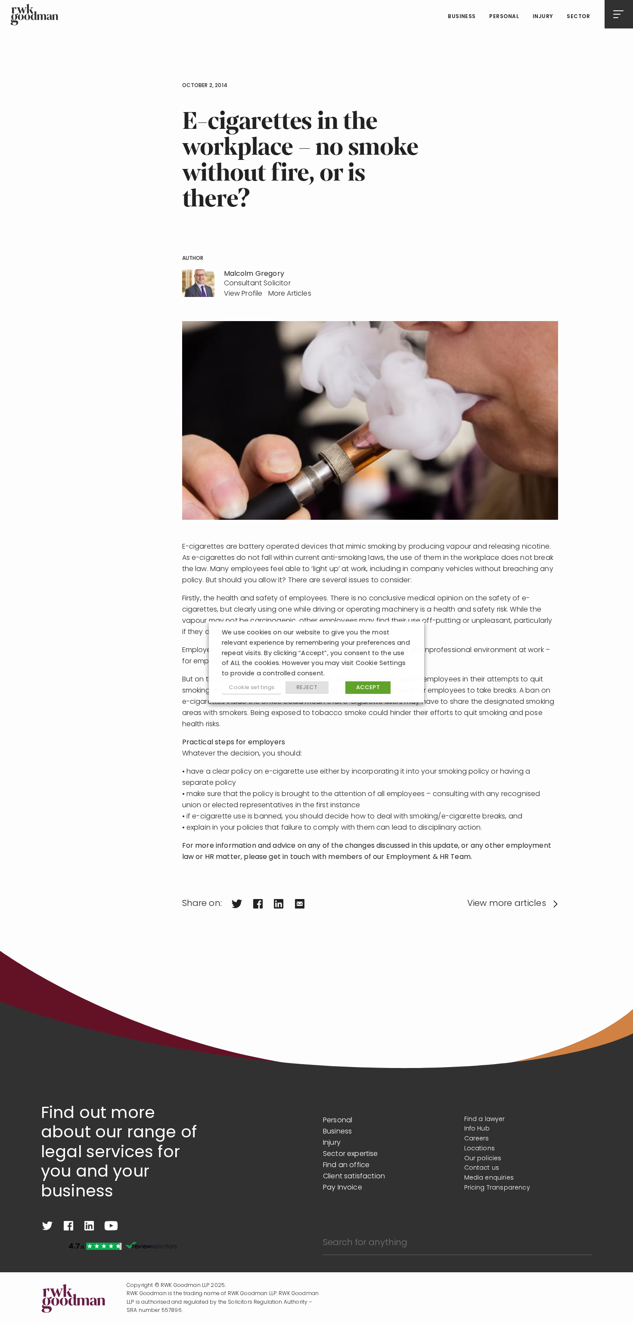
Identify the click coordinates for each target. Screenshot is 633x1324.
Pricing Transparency (497, 1188)
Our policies (483, 1158)
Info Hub (477, 1129)
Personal (504, 16)
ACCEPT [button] (368, 687)
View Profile (243, 293)
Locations (479, 1149)
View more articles (506, 903)
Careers (476, 1139)
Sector (578, 16)
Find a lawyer (484, 1119)
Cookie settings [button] (251, 687)
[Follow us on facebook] (68, 1225)
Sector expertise (350, 1154)
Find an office (346, 1165)
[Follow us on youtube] (111, 1225)
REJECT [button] (307, 687)
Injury (543, 16)
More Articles (289, 293)
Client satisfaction (354, 1176)
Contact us (482, 1168)
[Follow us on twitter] (47, 1225)
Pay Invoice (342, 1187)
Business (462, 16)
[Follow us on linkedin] (89, 1225)
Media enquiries (489, 1178)
